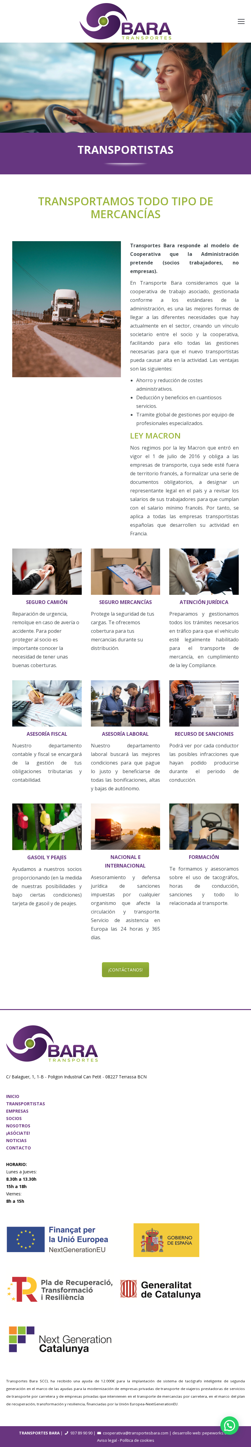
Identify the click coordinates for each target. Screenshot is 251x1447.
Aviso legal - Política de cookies (125, 1440)
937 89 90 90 (81, 1433)
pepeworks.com (217, 1433)
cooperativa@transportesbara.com (135, 1433)
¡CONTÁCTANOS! (125, 970)
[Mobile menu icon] (241, 21)
